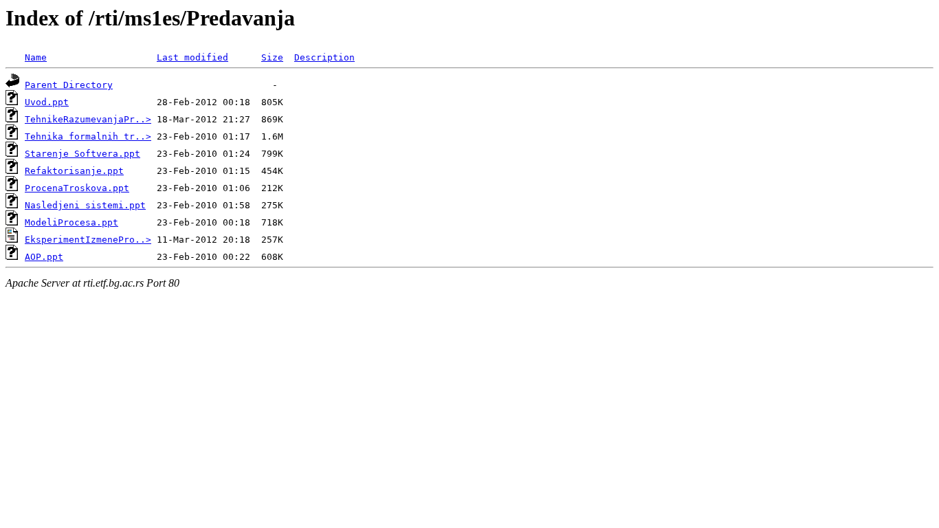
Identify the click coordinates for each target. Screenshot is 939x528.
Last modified (192, 57)
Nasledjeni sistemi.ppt (85, 205)
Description (324, 57)
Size (272, 57)
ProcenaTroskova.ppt (77, 188)
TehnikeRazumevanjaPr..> (88, 119)
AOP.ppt (44, 257)
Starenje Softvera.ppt (82, 153)
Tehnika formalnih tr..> (88, 136)
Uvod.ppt (47, 102)
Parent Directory (69, 85)
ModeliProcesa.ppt (71, 222)
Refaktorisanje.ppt (74, 171)
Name (36, 57)
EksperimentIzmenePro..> (88, 239)
